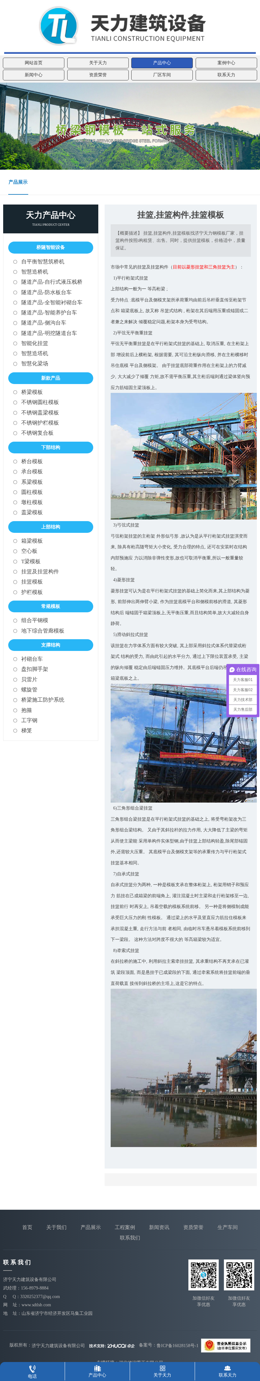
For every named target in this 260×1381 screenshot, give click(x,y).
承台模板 (32, 472)
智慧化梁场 (34, 364)
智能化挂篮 (34, 343)
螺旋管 (29, 690)
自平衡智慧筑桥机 (42, 262)
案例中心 (226, 62)
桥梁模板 (32, 392)
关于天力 (98, 62)
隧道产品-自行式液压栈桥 (51, 282)
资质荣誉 (98, 75)
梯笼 (26, 731)
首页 (27, 1227)
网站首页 (33, 62)
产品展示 (18, 182)
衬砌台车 (32, 659)
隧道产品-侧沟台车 (43, 323)
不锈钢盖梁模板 (40, 413)
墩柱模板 (32, 502)
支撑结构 (50, 644)
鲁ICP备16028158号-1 (177, 1345)
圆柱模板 (32, 492)
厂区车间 (162, 75)
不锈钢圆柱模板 (40, 402)
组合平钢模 (34, 620)
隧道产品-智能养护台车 (49, 313)
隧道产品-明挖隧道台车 (49, 333)
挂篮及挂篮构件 (40, 572)
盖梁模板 (32, 512)
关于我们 (56, 1227)
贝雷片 (29, 680)
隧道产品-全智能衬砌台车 (51, 303)
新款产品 (50, 378)
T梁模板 (31, 561)
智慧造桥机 (34, 272)
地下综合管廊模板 (42, 631)
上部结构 (50, 526)
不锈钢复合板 (37, 433)
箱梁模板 (32, 541)
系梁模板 (32, 482)
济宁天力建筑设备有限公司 (58, 1345)
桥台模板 (32, 461)
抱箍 (26, 710)
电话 (32, 1376)
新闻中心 (33, 75)
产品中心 (162, 62)
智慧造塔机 (34, 353)
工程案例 (125, 1227)
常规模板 (50, 606)
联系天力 (226, 75)
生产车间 (228, 1227)
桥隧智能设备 (50, 247)
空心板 (29, 551)
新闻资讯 (159, 1227)
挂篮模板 (32, 582)
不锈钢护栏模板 (40, 423)
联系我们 (130, 1237)
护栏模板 (32, 592)
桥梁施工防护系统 (42, 700)
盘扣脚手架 (34, 669)
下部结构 (50, 447)
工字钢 (29, 720)
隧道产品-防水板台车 (46, 292)
